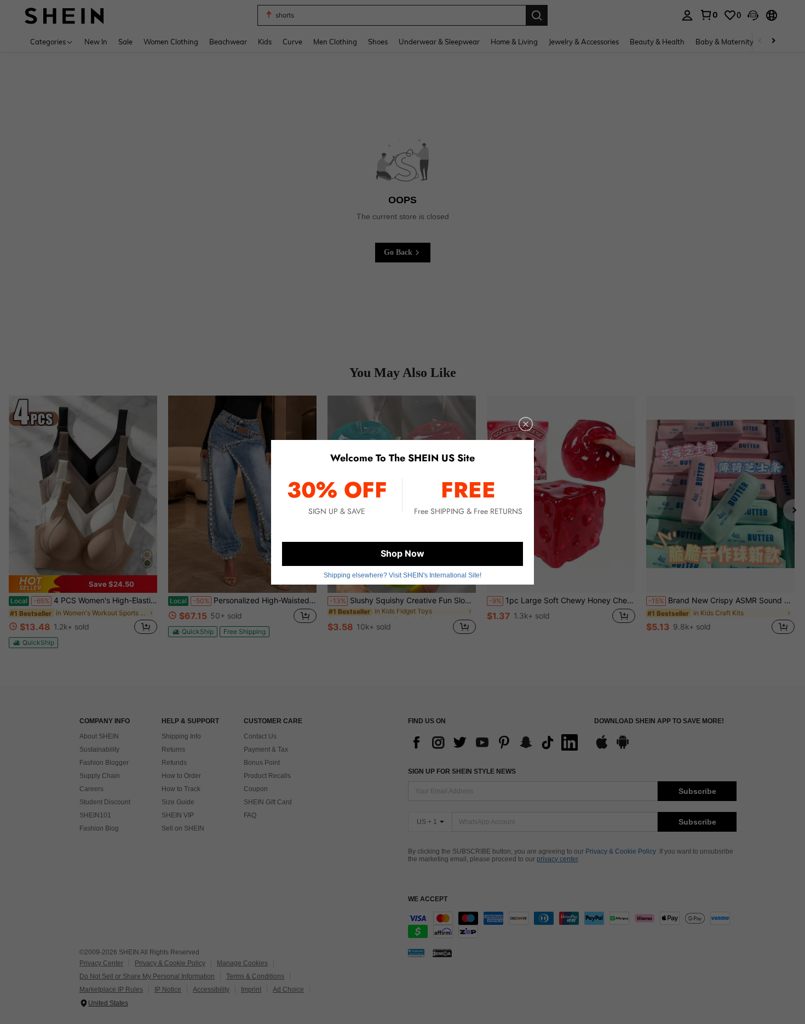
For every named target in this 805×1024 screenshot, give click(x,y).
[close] (526, 424)
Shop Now (402, 553)
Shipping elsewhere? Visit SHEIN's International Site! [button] (402, 575)
